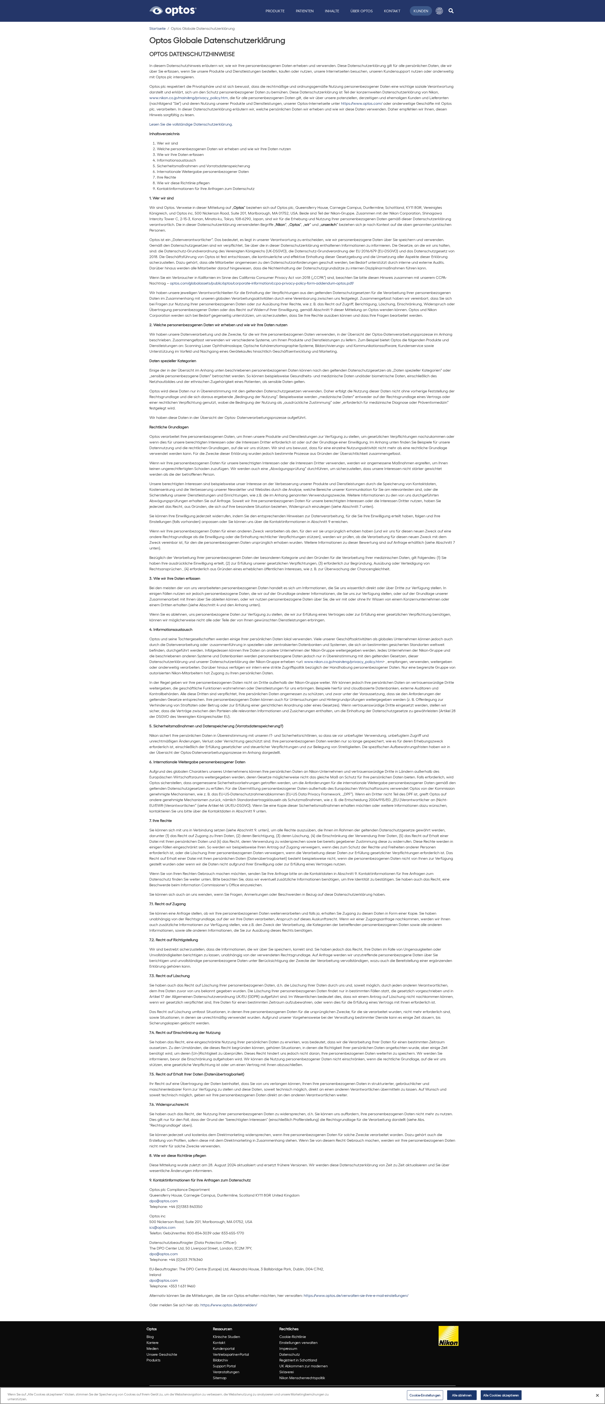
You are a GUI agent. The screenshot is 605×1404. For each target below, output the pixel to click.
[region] (302, 1395)
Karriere (153, 1342)
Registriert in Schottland (298, 1360)
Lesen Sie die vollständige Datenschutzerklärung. (191, 124)
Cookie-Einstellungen (425, 1395)
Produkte (275, 11)
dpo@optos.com (163, 1200)
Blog (150, 1336)
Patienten (305, 11)
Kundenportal (223, 1348)
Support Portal (224, 1366)
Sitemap (219, 1378)
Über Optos (361, 11)
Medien (153, 1348)
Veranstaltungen (226, 1372)
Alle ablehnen (462, 1395)
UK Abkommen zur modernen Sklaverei (303, 1369)
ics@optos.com (162, 1227)
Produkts (153, 1360)
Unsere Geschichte (162, 1354)
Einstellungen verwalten (298, 1342)
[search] (451, 10)
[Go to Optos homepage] (173, 10)
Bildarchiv (220, 1360)
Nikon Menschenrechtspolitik (302, 1378)
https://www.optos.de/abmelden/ (228, 1305)
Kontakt (392, 11)
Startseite (157, 28)
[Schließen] (597, 1395)
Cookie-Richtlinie (292, 1336)
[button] (439, 10)
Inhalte (332, 11)
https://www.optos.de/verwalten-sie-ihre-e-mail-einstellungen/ (356, 1295)
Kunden (421, 11)
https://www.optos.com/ (361, 103)
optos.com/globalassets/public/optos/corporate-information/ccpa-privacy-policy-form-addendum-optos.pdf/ (262, 283)
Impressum (288, 1348)
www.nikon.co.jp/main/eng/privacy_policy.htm (188, 97)
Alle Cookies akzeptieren (501, 1395)
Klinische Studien (226, 1336)
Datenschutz (289, 1354)
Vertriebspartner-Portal (231, 1354)
